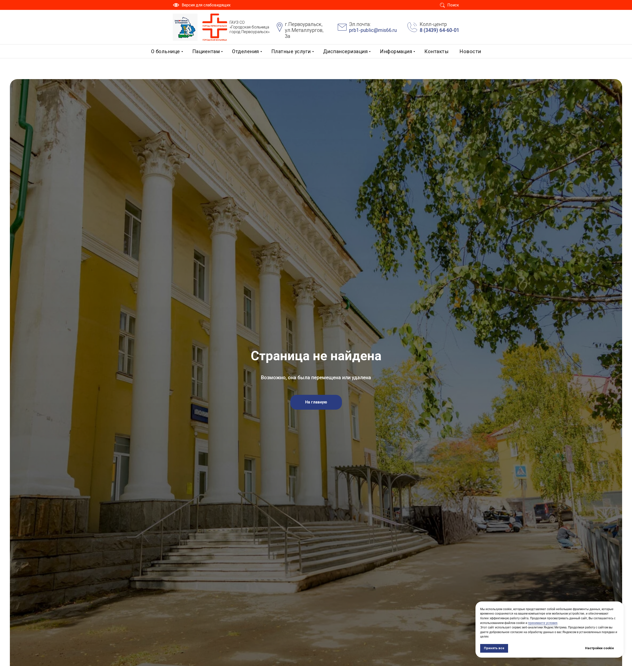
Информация (396, 51)
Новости (470, 51)
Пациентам (206, 51)
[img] (185, 27)
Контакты (436, 51)
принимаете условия (542, 623)
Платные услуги (291, 51)
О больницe (165, 51)
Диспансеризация (345, 51)
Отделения (245, 51)
